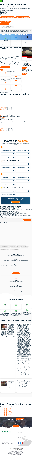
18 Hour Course (2, 109)
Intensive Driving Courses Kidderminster (7, 412)
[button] (17, 447)
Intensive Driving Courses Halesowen (6, 415)
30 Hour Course (2, 129)
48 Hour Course (2, 115)
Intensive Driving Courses (14, 53)
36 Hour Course (2, 130)
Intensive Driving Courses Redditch (6, 411)
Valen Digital (19, 454)
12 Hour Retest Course (3, 108)
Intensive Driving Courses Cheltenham (7, 408)
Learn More (7, 44)
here (29, 64)
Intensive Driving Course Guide (28, 43)
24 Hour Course (2, 110)
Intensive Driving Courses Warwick (6, 414)
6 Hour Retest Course (3, 107)
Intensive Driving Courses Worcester (6, 410)
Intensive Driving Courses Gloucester (6, 409)
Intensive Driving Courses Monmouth (6, 413)
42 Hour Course (2, 114)
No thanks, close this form (5, 21)
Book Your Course (2, 117)
